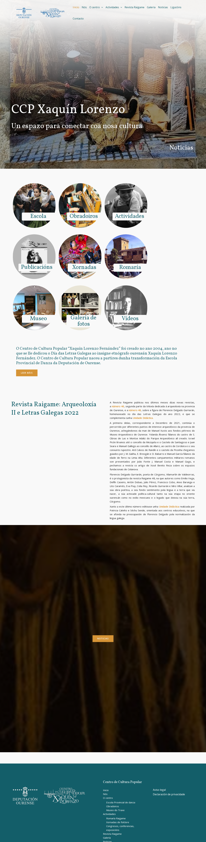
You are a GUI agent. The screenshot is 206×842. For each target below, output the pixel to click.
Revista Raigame (134, 7)
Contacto (78, 18)
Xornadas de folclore (117, 822)
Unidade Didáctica (143, 417)
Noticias (163, 7)
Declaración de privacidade (169, 794)
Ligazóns (175, 7)
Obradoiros (112, 806)
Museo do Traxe (115, 810)
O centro (94, 7)
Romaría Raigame (116, 818)
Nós (84, 7)
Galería (151, 7)
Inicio (76, 7)
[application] (101, 7)
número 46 (118, 406)
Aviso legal (159, 790)
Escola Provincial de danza (120, 802)
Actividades (112, 7)
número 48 (135, 410)
